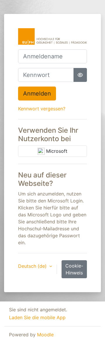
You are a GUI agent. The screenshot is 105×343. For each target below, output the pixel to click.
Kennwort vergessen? (41, 109)
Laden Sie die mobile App (37, 317)
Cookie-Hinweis (74, 269)
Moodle (45, 334)
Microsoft (56, 151)
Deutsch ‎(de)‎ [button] (33, 266)
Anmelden (37, 93)
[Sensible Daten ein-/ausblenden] (80, 75)
